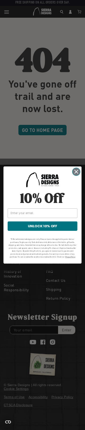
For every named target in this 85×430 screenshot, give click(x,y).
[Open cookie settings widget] (8, 422)
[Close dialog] (76, 172)
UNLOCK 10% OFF (42, 226)
